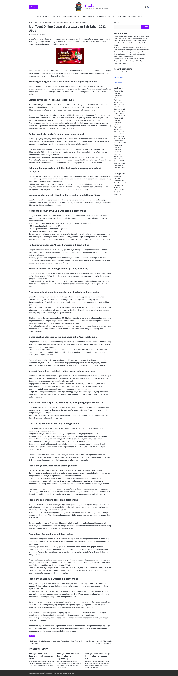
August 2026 (118, 91)
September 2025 (120, 116)
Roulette (91, 16)
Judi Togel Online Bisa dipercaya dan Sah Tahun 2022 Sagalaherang (69, 656)
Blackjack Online (79, 16)
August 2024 (118, 145)
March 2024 (118, 156)
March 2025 (118, 129)
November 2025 (119, 111)
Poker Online (67, 16)
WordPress (71, 673)
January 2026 (119, 107)
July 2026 (117, 93)
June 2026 (118, 95)
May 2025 (117, 125)
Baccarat (111, 16)
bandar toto (118, 82)
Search (116, 22)
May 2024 (117, 152)
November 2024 (119, 138)
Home (39, 16)
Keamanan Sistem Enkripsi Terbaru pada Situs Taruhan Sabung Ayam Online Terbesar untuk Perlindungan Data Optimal (130, 54)
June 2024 (118, 149)
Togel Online (121, 16)
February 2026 (119, 104)
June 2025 (118, 122)
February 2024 (119, 158)
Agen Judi (46, 16)
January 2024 (119, 161)
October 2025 (119, 113)
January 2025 (119, 134)
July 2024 (117, 147)
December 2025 (119, 109)
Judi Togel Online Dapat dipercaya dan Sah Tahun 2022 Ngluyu (41, 656)
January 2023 (119, 165)
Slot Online (56, 16)
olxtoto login (118, 77)
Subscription (33, 7)
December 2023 (119, 163)
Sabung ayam (101, 16)
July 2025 (117, 120)
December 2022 (119, 168)
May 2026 (117, 98)
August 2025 (118, 118)
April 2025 (117, 127)
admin (44, 35)
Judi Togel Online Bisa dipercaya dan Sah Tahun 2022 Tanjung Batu (97, 656)
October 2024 (119, 140)
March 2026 (118, 102)
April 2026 (117, 100)
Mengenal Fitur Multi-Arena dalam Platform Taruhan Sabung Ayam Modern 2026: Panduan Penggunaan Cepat (130, 61)
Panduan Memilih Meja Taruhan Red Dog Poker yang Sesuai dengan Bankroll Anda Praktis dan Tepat (130, 43)
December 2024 (119, 136)
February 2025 (119, 131)
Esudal (90, 6)
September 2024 (120, 143)
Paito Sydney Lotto (135, 16)
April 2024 (117, 154)
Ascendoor (56, 673)
